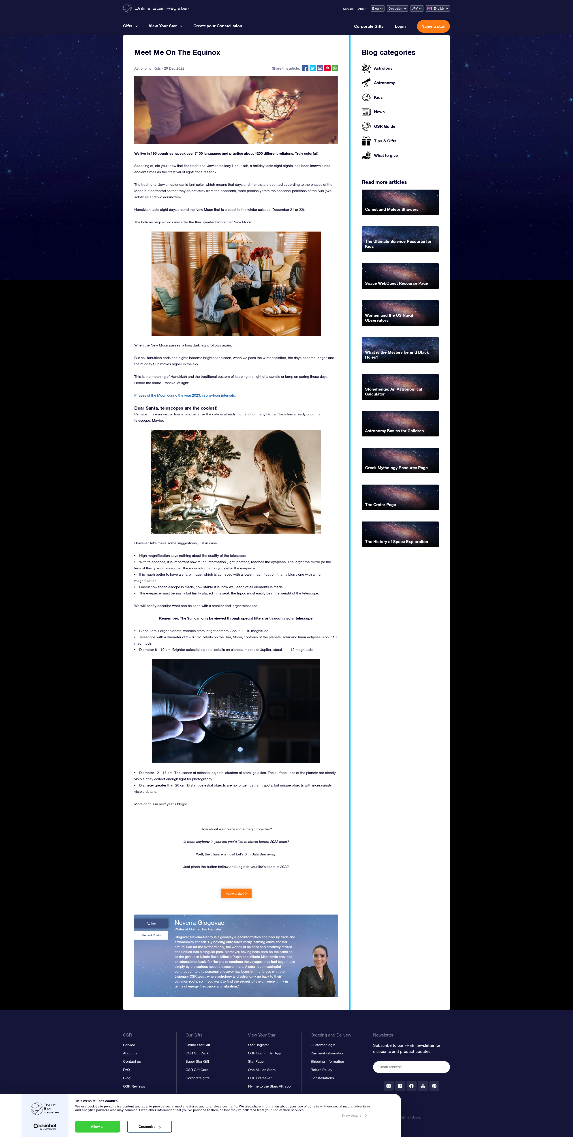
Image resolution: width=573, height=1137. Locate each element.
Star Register (258, 1045)
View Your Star (163, 25)
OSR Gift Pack (197, 1053)
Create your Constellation (217, 25)
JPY (415, 8)
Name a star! (433, 26)
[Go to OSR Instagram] (389, 1086)
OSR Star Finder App (264, 1053)
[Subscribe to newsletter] (444, 1067)
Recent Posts (151, 935)
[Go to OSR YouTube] (423, 1086)
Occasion (395, 8)
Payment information (327, 1053)
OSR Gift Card (197, 1070)
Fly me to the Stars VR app (269, 1086)
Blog (375, 8)
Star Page (256, 1061)
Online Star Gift (198, 1045)
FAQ (126, 1070)
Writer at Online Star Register (198, 929)
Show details (351, 1115)
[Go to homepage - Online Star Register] (156, 8)
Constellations (322, 1078)
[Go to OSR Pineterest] (434, 1086)
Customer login (323, 1045)
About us (130, 1053)
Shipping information (327, 1061)
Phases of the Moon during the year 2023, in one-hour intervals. (185, 395)
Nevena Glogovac (199, 922)
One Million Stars (262, 1070)
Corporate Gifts (369, 26)
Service (348, 9)
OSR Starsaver (260, 1078)
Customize (147, 1126)
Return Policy (321, 1070)
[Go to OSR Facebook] (411, 1086)
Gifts (127, 25)
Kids (157, 68)
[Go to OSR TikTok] (400, 1086)
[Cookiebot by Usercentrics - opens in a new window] (45, 1127)
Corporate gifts (198, 1078)
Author (151, 923)
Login (400, 26)
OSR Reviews (134, 1086)
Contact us (132, 1061)
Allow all (97, 1126)
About (362, 9)
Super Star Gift (197, 1061)
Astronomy (143, 68)
